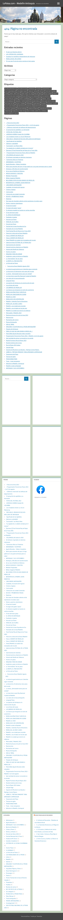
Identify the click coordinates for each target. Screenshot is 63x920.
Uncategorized (10, 903)
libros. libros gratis (15, 93)
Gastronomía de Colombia (13, 245)
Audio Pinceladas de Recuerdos (43, 815)
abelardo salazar (22, 88)
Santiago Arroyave (22, 108)
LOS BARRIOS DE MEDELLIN (14, 287)
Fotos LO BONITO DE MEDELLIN (15, 235)
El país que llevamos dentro (14, 52)
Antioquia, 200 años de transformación (17, 169)
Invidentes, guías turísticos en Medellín (17, 256)
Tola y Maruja (9, 896)
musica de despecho (44, 96)
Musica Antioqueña (11, 322)
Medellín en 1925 (11, 297)
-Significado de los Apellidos (14, 141)
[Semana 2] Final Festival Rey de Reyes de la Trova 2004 (21, 150)
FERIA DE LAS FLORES (12, 222)
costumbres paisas (22, 91)
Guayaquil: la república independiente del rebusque (20, 56)
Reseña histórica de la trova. (14, 343)
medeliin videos (38, 93)
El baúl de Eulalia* (11, 205)
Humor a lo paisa (11, 252)
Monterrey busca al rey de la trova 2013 (17, 315)
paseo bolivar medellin (35, 101)
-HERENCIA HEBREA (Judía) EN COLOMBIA (18, 134)
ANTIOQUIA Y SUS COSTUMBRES (15, 368)
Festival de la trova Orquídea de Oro (16, 226)
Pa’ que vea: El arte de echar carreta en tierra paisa (20, 61)
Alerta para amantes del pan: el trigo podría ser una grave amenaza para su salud (29, 166)
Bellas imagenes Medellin (13, 178)
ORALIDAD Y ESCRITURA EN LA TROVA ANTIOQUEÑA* (21, 326)
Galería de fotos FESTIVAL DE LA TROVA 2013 (18, 242)
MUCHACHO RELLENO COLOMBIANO (13, 96)
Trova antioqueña (11, 898)
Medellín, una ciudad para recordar (16, 306)
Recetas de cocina (11, 887)
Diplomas (8, 199)
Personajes (9, 873)
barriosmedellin (46, 88)
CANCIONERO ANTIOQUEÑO (14, 185)
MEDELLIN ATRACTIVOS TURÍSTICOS (16, 292)
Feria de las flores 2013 (12, 834)
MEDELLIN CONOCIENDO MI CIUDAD (16, 294)
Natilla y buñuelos (36, 98)
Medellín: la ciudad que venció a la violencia (18, 310)
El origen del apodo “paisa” (13, 208)
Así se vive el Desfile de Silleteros (15, 171)
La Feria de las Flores (12, 263)
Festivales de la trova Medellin (14, 228)
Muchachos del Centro (12, 320)
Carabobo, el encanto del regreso (15, 187)
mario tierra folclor (26, 93)
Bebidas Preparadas (11, 176)
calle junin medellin (10, 91)
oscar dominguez (9, 101)
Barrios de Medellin (11, 827)
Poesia (8, 875)
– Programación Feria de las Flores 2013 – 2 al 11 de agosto (22, 125)
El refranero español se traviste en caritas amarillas (20, 210)
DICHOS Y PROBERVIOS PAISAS (14, 196)
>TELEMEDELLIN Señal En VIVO (15, 155)
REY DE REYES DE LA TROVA (14, 889)
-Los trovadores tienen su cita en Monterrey (18, 136)
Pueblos (8, 884)
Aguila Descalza (10, 822)
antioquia (38, 88)
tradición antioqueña (45, 108)
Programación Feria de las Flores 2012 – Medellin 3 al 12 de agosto (24, 336)
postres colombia (20, 103)
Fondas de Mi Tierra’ (11, 838)
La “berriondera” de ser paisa (14, 258)
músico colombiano (24, 98)
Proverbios (29, 103)
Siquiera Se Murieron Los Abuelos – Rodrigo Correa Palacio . (22, 350)
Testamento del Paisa (12, 354)
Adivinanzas (32, 88)
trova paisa (8, 110)
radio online (36, 103)
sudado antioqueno (33, 108)
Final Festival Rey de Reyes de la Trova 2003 (18, 231)
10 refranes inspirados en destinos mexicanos (19, 157)
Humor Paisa (9, 848)
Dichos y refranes (11, 832)
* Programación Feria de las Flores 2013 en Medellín (20, 153)
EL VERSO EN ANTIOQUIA (13, 215)
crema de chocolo (33, 91)
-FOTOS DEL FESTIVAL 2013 (13, 132)
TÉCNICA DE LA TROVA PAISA (18, 110)
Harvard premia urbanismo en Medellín (17, 247)
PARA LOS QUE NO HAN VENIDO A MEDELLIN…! (19, 331)
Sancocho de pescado (40, 106)
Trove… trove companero (13, 361)
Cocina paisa (9, 192)
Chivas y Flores (10, 829)
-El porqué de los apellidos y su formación (17, 129)
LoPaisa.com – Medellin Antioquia (19, 3)
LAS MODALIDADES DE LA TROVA (15, 855)
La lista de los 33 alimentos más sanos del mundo (20, 271)
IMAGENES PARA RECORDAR (14, 254)
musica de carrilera (33, 96)
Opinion (8, 861)
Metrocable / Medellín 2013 (13, 313)
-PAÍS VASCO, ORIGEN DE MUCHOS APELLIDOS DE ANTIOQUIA (23, 139)
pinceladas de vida (10, 103)
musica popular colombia (11, 98)
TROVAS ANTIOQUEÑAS (12, 901)
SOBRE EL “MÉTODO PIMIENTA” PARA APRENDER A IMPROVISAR (24, 352)
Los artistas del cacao (12, 285)
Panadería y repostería (21, 101)
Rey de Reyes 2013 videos (13, 345)
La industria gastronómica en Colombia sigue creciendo (21, 269)
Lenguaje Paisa (10, 280)
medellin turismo (47, 93)
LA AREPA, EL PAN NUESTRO (14, 261)
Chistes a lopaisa (10, 189)
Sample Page (9, 347)
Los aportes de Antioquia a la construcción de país (20, 283)
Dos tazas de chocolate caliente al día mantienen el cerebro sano (24, 201)
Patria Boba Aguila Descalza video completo (18, 333)
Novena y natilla (46, 98)
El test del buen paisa (12, 212)
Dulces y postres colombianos (14, 203)
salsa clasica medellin (11, 106)
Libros (7, 857)
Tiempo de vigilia (11, 356)
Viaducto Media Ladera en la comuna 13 (36, 110)
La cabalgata (9, 850)
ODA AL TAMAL (10, 324)
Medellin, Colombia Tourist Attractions (16, 301)
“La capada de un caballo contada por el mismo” (19, 148)
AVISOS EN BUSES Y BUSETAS (14, 173)
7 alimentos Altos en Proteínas (14, 159)
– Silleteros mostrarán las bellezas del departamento (21, 127)
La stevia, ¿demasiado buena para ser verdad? (19, 274)
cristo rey (41, 91)
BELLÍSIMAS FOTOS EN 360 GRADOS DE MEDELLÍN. (20, 180)
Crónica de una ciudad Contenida (15, 194)
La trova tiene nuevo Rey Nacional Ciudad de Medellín (21, 276)
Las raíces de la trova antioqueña (15, 278)
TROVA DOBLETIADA (11, 359)
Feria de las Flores (11, 224)
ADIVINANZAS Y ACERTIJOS (13, 162)
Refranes (43, 103)
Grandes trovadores (11, 841)
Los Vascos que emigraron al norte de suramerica (20, 290)
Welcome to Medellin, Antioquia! (15, 363)
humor (6, 93)
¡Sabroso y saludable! (12, 143)
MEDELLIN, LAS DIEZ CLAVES (14, 303)
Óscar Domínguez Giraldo (11, 113)
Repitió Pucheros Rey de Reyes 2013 (16, 340)
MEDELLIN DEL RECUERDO (13, 59)
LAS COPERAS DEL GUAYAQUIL (14, 54)
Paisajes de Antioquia (12, 329)
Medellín (55, 93)
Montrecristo (9, 317)
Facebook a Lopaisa (11, 217)
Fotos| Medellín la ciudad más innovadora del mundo (21, 240)
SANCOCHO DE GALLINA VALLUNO (26, 106)
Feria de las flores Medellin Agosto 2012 (18, 266)
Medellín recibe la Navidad (13, 366)
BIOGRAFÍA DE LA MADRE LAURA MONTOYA (18, 182)
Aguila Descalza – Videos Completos (16, 164)
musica (24, 96)
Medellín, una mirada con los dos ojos (16, 308)
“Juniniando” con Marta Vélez (14, 146)
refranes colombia (52, 103)
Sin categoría (9, 891)
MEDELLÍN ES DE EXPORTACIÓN (15, 299)
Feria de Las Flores (11, 219)
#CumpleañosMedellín (11, 88)
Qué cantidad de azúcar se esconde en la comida (19, 338)
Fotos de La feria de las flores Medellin (16, 233)
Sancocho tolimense (10, 108)
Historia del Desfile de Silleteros (15, 249)
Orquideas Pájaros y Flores (13, 868)
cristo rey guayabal (51, 91)
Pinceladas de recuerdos (48, 101)
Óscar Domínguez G (11, 871)
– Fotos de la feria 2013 (12, 123)
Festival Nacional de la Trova (14, 836)
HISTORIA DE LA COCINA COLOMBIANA (16, 843)
